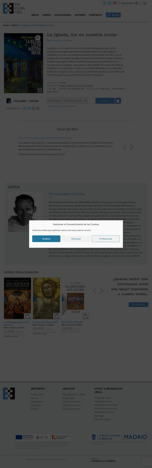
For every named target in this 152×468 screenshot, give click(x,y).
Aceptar (46, 238)
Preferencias (105, 238)
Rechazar (76, 238)
